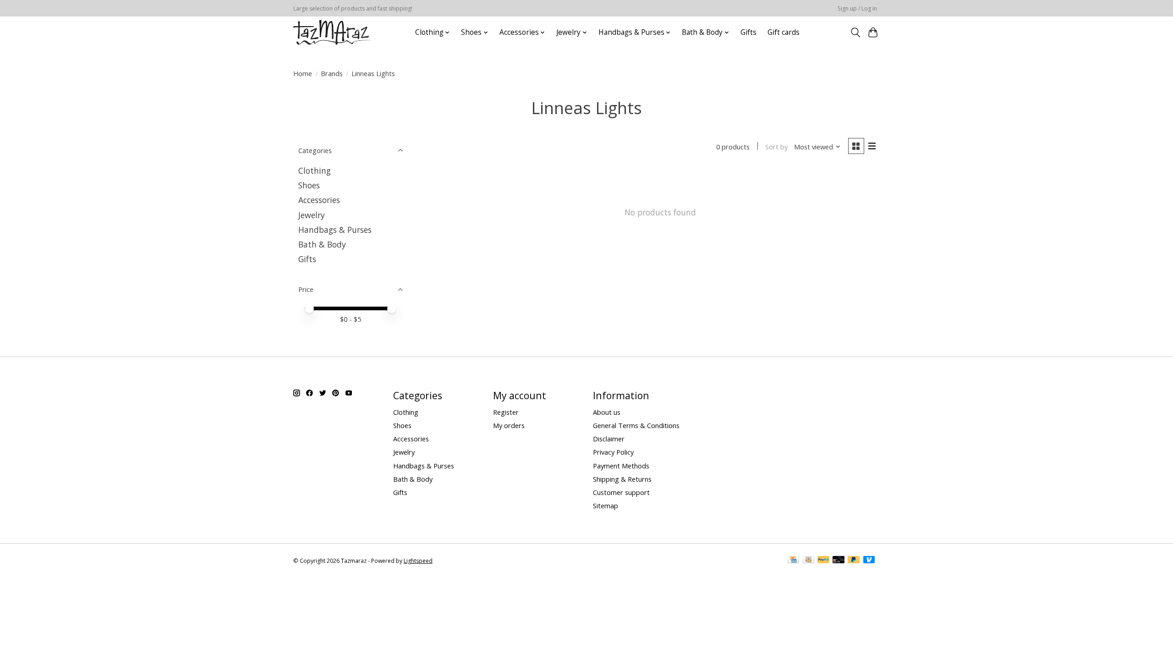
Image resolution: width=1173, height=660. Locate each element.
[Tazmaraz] (331, 32)
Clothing (314, 170)
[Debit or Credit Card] (838, 560)
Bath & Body (322, 244)
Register (506, 412)
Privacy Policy (613, 451)
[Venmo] (869, 560)
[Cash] (808, 560)
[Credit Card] (793, 560)
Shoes (309, 185)
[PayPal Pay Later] (854, 560)
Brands (332, 73)
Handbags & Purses (335, 229)
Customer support (621, 492)
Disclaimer (609, 438)
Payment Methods (621, 465)
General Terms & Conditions (636, 425)
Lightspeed (418, 561)
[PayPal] (823, 560)
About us (606, 412)
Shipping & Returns (622, 479)
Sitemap (605, 505)
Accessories (319, 199)
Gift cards (783, 32)
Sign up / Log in (857, 8)
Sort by (776, 146)
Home (302, 73)
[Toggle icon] (855, 32)
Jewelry (311, 214)
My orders (509, 425)
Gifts (748, 32)
